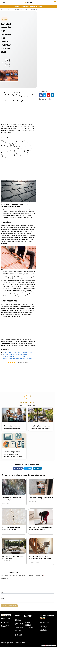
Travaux (7, 9)
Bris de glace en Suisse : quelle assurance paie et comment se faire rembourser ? (12, 499)
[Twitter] (44, 95)
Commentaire (4, 578)
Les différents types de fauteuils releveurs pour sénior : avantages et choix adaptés (40, 558)
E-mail (3, 598)
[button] (55, 2)
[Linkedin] (52, 95)
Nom (2, 592)
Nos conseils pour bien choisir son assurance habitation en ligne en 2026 (13, 454)
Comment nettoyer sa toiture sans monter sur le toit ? (18, 358)
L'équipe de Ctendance (27, 402)
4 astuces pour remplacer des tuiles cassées (15, 354)
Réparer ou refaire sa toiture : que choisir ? (14, 356)
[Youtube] (48, 95)
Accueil (2, 9)
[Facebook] (41, 95)
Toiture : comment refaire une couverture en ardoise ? (17, 352)
